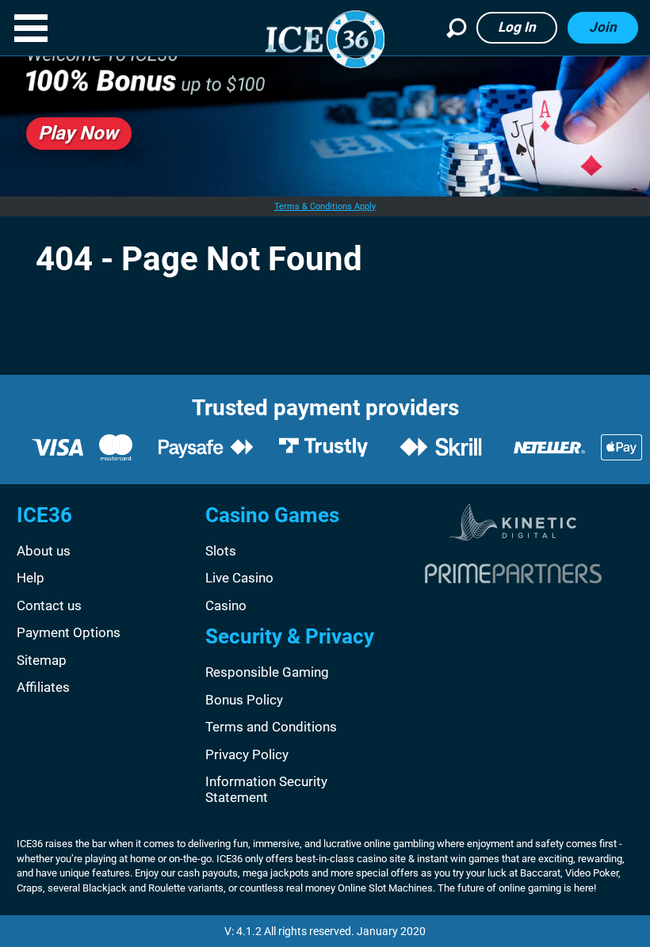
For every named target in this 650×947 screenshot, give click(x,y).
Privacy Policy (247, 754)
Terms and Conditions (271, 727)
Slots (220, 551)
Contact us (49, 605)
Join (603, 27)
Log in (517, 27)
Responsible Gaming (267, 672)
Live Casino (239, 578)
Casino (226, 605)
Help (30, 578)
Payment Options (68, 632)
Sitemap (42, 660)
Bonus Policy (244, 700)
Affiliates (43, 687)
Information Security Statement (266, 789)
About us (44, 551)
